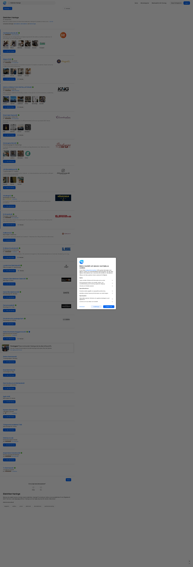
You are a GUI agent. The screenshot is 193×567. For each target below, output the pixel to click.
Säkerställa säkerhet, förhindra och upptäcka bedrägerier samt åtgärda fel (94, 299)
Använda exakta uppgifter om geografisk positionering (92, 291)
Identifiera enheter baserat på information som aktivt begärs (93, 293)
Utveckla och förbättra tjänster (86, 286)
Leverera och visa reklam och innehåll (88, 301)
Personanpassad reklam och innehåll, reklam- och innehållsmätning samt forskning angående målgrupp (92, 283)
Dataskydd (82, 306)
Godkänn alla (109, 306)
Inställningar (96, 306)
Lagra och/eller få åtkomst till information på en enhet (92, 280)
